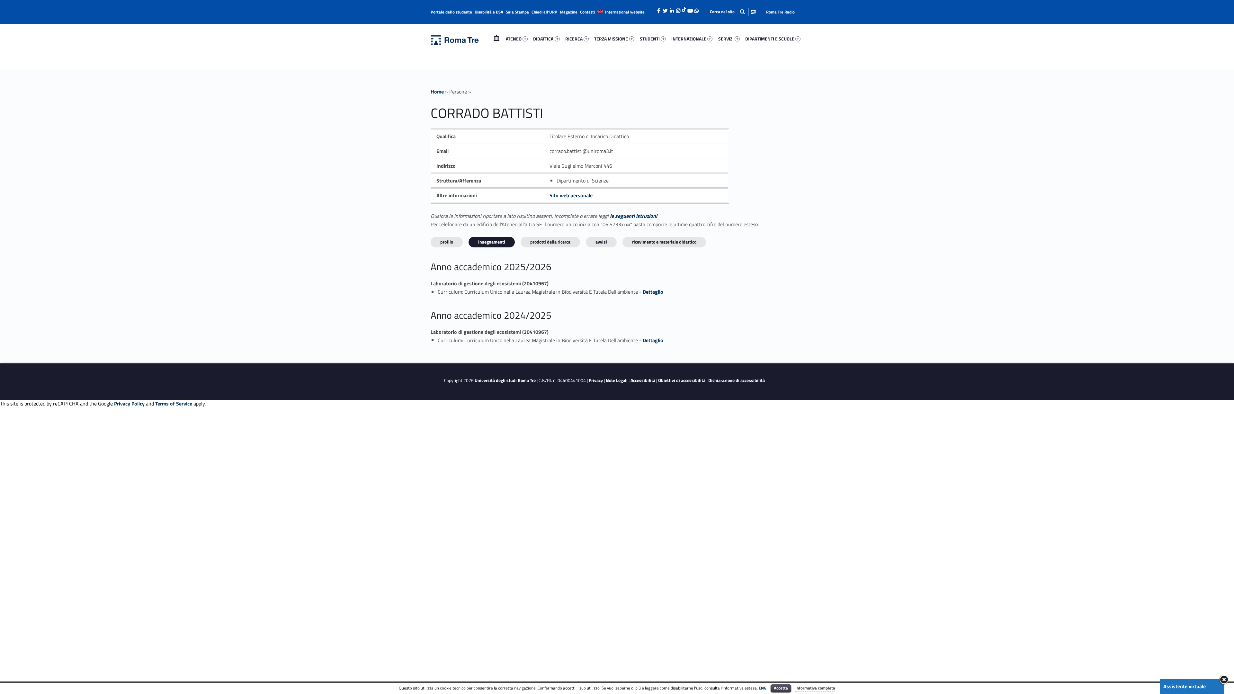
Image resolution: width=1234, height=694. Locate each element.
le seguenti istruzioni (633, 216)
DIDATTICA (543, 38)
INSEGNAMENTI (491, 241)
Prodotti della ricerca (550, 241)
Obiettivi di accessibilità (681, 380)
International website (625, 12)
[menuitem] (496, 39)
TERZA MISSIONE (611, 38)
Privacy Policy (129, 403)
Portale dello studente (451, 12)
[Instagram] (678, 9)
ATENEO (514, 38)
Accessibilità (642, 380)
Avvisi (601, 241)
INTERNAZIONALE (688, 38)
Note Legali (617, 380)
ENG (762, 688)
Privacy (596, 380)
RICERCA (574, 38)
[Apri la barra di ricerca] (733, 11)
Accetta (781, 688)
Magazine (568, 12)
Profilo (446, 241)
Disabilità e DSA (489, 12)
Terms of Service (173, 403)
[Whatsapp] (696, 9)
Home (496, 38)
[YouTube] (690, 9)
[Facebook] (659, 9)
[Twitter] (665, 9)
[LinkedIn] (672, 9)
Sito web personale (571, 195)
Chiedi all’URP (544, 12)
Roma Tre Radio (780, 12)
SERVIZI (726, 38)
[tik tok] (684, 8)
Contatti (587, 12)
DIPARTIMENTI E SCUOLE (769, 38)
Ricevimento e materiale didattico (664, 241)
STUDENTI (650, 38)
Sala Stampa (517, 12)
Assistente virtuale (1184, 686)
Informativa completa (815, 688)
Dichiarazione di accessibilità (736, 380)
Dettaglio (653, 292)
